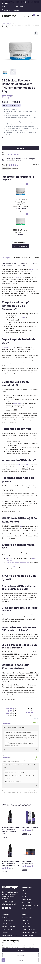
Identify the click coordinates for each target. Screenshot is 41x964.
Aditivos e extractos (8, 926)
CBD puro (9, 23)
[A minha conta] (28, 16)
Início (3, 23)
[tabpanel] (20, 481)
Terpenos (5, 932)
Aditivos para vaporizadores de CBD (17, 562)
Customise (20, 955)
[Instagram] (10, 908)
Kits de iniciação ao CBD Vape (9, 936)
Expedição (25, 923)
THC (23, 318)
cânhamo (17, 277)
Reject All (20, 960)
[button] (36, 33)
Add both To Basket (20, 246)
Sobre (24, 896)
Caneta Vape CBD (7, 929)
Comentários (26, 908)
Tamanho (5, 138)
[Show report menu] (36, 749)
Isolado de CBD (12, 155)
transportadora (15, 553)
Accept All (21, 950)
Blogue (24, 890)
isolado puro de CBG (22, 465)
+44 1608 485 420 (7, 902)
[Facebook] (3, 908)
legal (20, 526)
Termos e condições (28, 929)
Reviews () (5, 98)
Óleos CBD (9, 558)
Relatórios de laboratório (30, 905)
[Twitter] (6, 908)
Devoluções (26, 926)
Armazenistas (26, 899)
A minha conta (27, 917)
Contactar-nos (27, 902)
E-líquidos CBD (6, 923)
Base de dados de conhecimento (27, 936)
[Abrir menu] (38, 16)
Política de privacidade (29, 932)
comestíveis (17, 403)
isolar (31, 269)
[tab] (6, 257)
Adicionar (20, 148)
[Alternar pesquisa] (24, 16)
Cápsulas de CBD (7, 920)
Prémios (25, 920)
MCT (15, 395)
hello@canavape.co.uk (9, 904)
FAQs (24, 893)
